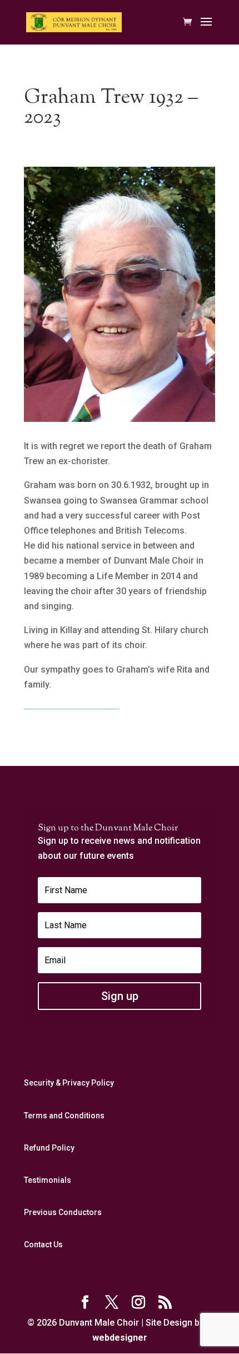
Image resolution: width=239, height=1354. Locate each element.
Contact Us (43, 1244)
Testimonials (47, 1180)
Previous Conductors (63, 1212)
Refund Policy (49, 1147)
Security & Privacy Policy (69, 1082)
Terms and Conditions (64, 1115)
